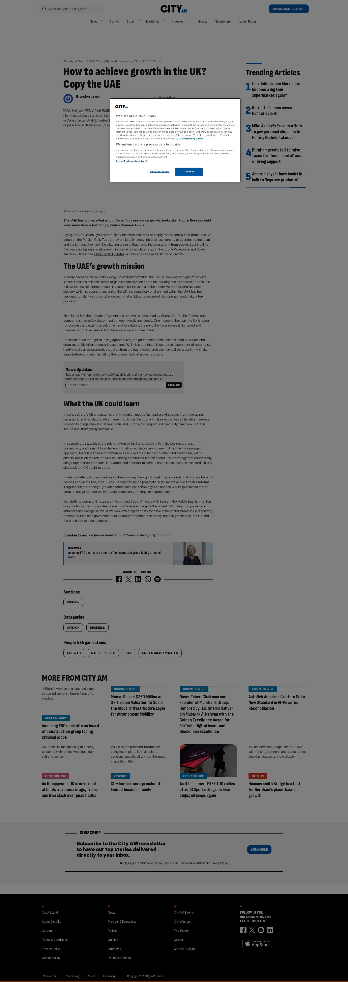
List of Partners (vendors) (131, 161)
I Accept (189, 171)
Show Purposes (159, 171)
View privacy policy (191, 138)
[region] (175, 140)
